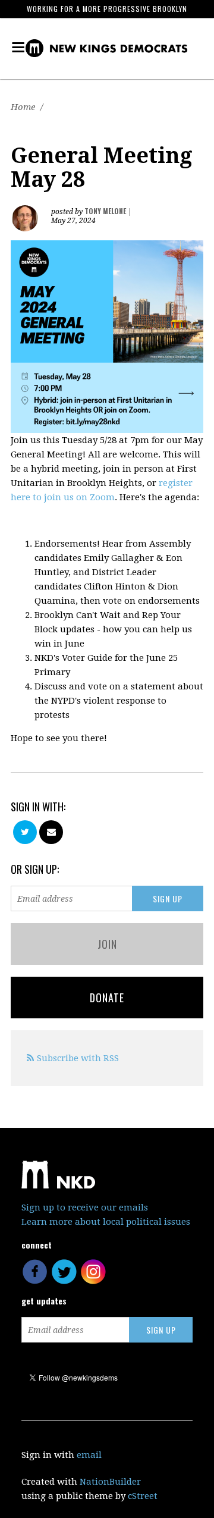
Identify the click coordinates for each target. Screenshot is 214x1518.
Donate (107, 997)
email (89, 1455)
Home (23, 107)
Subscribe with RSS (78, 1058)
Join (107, 944)
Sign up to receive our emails (84, 1207)
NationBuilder (110, 1481)
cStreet (143, 1496)
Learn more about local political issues (105, 1221)
